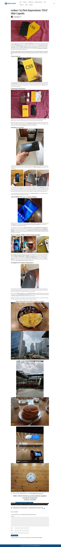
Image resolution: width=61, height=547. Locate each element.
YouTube (33, 499)
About (20, 2)
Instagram (33, 498)
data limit (39, 503)
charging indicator (33, 503)
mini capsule (43, 503)
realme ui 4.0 (45, 504)
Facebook (26, 498)
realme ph (30, 504)
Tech (32, 502)
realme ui (41, 504)
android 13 (22, 503)
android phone (27, 503)
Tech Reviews (30, 2)
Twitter (26, 499)
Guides (26, 4)
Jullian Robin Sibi (17, 17)
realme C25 (16, 44)
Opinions (30, 4)
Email (12, 530)
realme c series (13, 504)
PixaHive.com (37, 545)
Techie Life (21, 4)
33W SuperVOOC (13, 503)
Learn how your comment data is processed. (34, 537)
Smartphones (28, 502)
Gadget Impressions (38, 2)
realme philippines (36, 504)
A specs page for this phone (23, 294)
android (18, 503)
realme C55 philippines (24, 504)
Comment (13, 516)
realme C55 (18, 504)
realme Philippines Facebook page (36, 493)
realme (24, 502)
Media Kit (25, 2)
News (45, 2)
